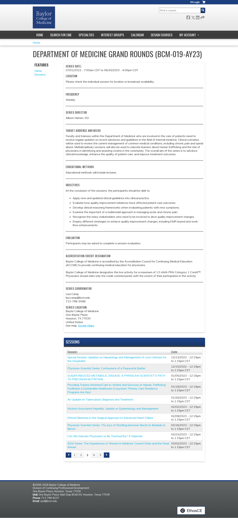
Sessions (40, 74)
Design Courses (161, 34)
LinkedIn (197, 17)
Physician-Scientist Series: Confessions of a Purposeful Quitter (106, 368)
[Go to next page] (106, 455)
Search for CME (61, 34)
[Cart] (203, 3)
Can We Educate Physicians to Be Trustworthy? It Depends (105, 436)
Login (196, 2)
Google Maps (86, 325)
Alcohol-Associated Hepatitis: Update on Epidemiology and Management (113, 408)
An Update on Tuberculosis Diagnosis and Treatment (100, 399)
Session (72, 351)
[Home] (44, 17)
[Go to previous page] (68, 455)
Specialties (86, 34)
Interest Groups (112, 34)
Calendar (137, 34)
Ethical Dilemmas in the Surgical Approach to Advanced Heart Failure (110, 417)
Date (174, 351)
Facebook (188, 17)
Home (39, 34)
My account (187, 34)
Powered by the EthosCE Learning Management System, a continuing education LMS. (191, 510)
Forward (202, 17)
